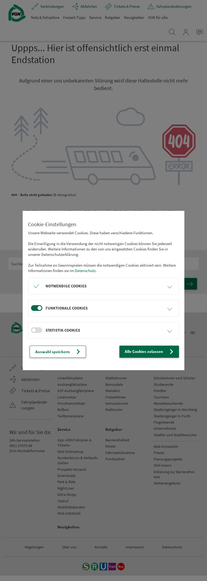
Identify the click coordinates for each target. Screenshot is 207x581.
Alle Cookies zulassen (144, 351)
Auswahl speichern (52, 351)
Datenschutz (85, 270)
